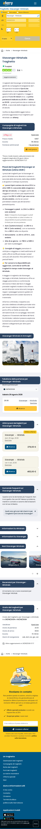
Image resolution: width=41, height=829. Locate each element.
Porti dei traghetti (10, 770)
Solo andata (12, 12)
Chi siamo (7, 796)
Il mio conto (7, 790)
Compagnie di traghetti (12, 764)
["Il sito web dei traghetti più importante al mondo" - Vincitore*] (8, 3)
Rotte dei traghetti (10, 767)
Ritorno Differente (24, 12)
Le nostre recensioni (11, 773)
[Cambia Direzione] (38, 16)
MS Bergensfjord (14, 564)
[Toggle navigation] (35, 3)
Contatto (6, 793)
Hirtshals (33, 400)
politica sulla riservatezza (13, 803)
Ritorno (5, 12)
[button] (20, 389)
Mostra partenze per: (10, 385)
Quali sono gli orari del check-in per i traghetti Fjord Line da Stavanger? (19, 512)
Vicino (36, 824)
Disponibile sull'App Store (8, 814)
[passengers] (32, 573)
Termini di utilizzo (9, 799)
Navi (4, 780)
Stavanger (23, 400)
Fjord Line (35, 135)
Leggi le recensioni (10, 77)
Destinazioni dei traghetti (13, 761)
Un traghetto (9, 756)
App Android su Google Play (8, 819)
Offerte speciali (9, 777)
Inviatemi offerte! (22, 729)
